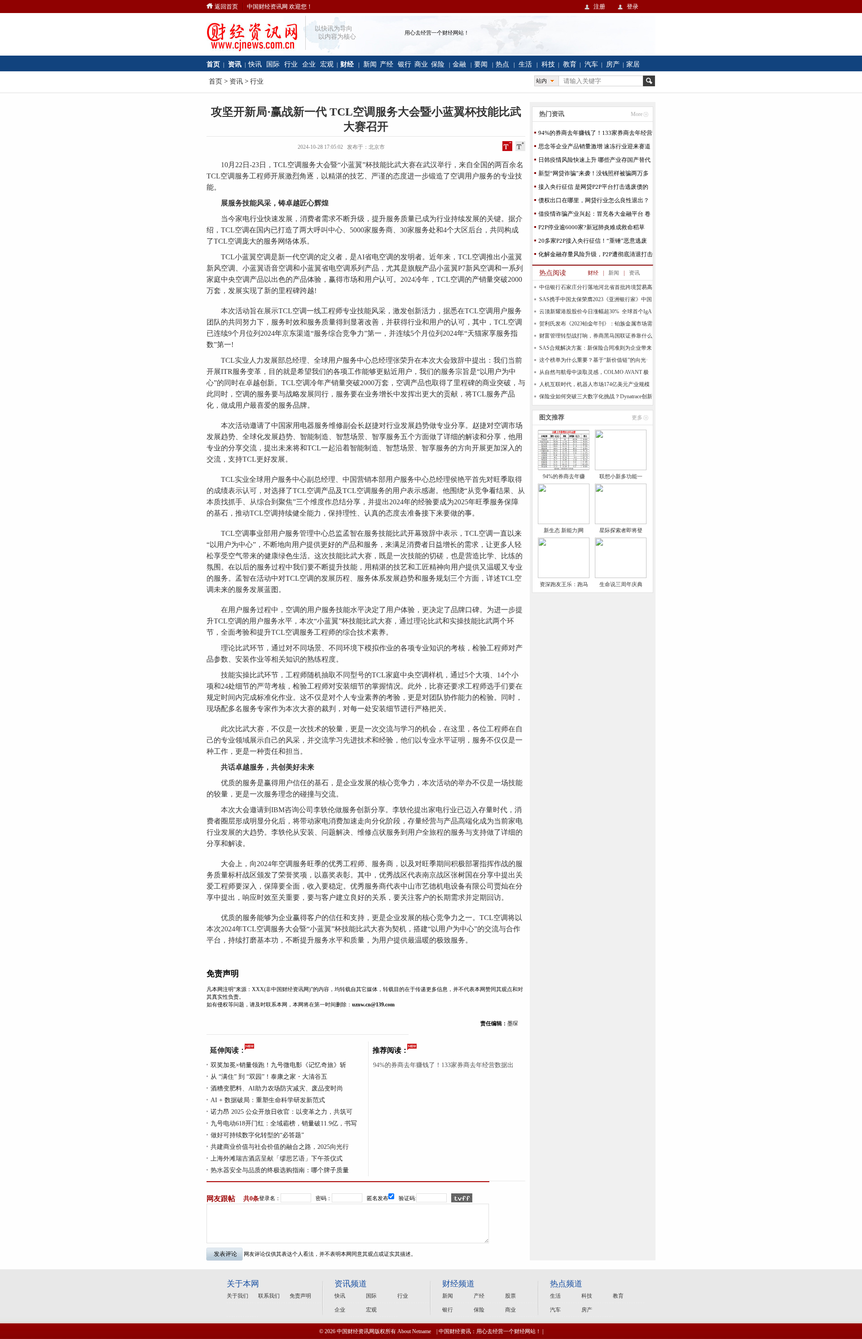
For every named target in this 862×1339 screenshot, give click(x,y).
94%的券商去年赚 (564, 476)
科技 (548, 64)
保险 (437, 64)
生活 (525, 64)
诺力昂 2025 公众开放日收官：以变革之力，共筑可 (281, 1111)
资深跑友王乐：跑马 (564, 584)
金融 (459, 64)
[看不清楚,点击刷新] (461, 1197)
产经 (386, 64)
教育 (569, 64)
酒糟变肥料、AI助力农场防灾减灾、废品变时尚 (277, 1088)
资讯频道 (350, 1283)
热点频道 (566, 1283)
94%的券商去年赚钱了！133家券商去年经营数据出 (443, 1065)
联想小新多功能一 (620, 476)
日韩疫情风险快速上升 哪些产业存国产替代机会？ (594, 161)
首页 (215, 81)
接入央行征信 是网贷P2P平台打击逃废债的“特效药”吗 (593, 188)
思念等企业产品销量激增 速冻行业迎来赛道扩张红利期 (594, 148)
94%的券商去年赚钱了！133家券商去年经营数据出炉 (595, 134)
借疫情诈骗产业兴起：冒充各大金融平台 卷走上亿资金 (594, 215)
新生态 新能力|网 (564, 530)
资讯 (236, 81)
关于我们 (237, 1296)
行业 (291, 64)
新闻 (370, 64)
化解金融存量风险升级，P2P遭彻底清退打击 (595, 254)
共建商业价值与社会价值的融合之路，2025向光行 (280, 1146)
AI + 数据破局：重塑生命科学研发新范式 (268, 1100)
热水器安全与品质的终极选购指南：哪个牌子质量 (280, 1170)
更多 (637, 417)
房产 (613, 64)
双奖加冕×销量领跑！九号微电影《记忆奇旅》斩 (278, 1065)
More (636, 114)
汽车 (591, 64)
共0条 (251, 1198)
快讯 (255, 64)
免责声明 (300, 1296)
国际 (273, 64)
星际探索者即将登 (620, 530)
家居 (633, 64)
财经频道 (458, 1283)
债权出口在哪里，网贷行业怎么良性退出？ (593, 200)
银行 (404, 64)
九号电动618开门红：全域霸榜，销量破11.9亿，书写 (284, 1123)
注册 (599, 6)
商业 (421, 64)
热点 (502, 64)
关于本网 (243, 1283)
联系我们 (269, 1296)
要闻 (481, 64)
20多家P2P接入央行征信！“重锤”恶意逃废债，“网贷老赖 (592, 242)
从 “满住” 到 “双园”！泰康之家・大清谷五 (269, 1076)
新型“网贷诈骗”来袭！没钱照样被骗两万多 (593, 173)
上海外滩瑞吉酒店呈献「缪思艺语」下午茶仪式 (277, 1158)
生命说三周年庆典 (620, 584)
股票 (510, 1296)
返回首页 (226, 6)
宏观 (327, 64)
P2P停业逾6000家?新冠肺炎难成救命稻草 (591, 227)
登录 (632, 6)
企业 (309, 64)
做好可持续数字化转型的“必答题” (257, 1135)
